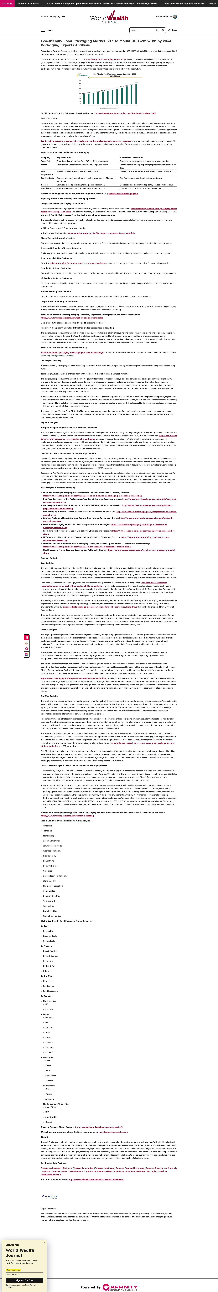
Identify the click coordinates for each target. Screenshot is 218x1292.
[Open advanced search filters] (163, 30)
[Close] (44, 1242)
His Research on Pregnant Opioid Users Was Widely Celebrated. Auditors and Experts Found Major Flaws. (102, 3)
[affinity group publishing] (26, 649)
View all (212, 3)
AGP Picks (7, 4)
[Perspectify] (26, 643)
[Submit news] (26, 637)
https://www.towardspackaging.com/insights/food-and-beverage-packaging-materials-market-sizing (92, 496)
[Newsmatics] (26, 654)
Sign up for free (24, 1280)
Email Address (13, 1270)
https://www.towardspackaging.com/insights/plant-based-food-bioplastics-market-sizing (87, 547)
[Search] (157, 30)
